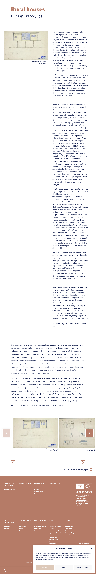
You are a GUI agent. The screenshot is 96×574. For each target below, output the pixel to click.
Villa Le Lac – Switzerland (54, 538)
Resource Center (40, 526)
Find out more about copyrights (76, 469)
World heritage (70, 535)
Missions (6, 529)
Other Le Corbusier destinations (53, 543)
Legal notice (30, 562)
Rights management (38, 490)
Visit (51, 521)
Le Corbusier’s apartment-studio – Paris (55, 533)
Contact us (54, 484)
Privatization (25, 484)
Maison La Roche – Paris (55, 527)
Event (67, 531)
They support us (9, 489)
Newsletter (84, 543)
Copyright (39, 484)
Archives (37, 531)
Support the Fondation (9, 485)
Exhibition (68, 529)
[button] (91, 548)
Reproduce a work (38, 495)
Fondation (7, 526)
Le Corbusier (25, 521)
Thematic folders (25, 531)
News (67, 521)
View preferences (83, 567)
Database (37, 529)
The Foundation (9, 522)
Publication (69, 526)
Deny (64, 567)
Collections (40, 521)
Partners (6, 531)
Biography (22, 526)
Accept (44, 567)
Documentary (69, 533)
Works (21, 529)
